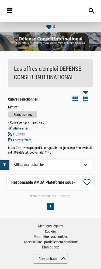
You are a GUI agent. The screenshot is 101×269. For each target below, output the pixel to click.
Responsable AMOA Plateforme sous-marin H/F (51, 182)
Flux (19, 134)
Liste (85, 98)
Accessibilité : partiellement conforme (51, 242)
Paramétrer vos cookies (51, 236)
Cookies (50, 231)
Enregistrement (23, 140)
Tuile (75, 98)
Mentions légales (50, 226)
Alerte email (21, 128)
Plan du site (50, 247)
